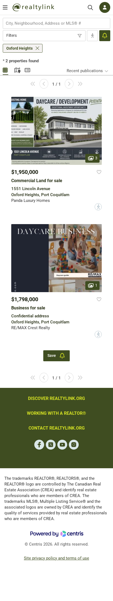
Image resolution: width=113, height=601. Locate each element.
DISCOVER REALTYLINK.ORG (56, 398)
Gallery (5, 69)
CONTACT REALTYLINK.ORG (57, 428)
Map (16, 69)
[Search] (90, 7)
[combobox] (56, 23)
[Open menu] (5, 7)
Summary (27, 69)
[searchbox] (53, 23)
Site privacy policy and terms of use (56, 558)
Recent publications (85, 70)
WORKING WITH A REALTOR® (56, 413)
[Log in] (104, 7)
